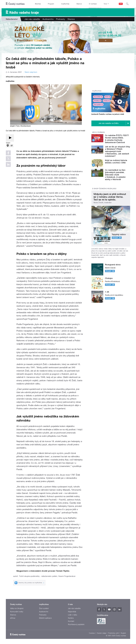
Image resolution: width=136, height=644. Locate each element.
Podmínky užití (113, 633)
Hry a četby (97, 97)
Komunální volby (16, 612)
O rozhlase (93, 4)
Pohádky (96, 100)
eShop (12, 618)
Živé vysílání (97, 104)
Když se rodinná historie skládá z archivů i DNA (116, 161)
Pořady (106, 100)
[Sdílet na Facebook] (8, 152)
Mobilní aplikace (45, 618)
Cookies (92, 633)
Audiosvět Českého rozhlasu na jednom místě (107, 114)
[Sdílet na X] (8, 158)
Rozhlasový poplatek (76, 624)
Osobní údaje (101, 633)
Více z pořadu (98, 132)
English (123, 633)
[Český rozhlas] (15, 4)
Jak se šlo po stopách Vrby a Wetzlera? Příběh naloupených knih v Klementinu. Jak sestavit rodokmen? (117, 151)
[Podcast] (8, 145)
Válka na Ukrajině (16, 608)
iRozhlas (38, 4)
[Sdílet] (11, 145)
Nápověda (72, 612)
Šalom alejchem (31, 72)
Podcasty (60, 19)
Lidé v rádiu (72, 615)
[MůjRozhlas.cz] (10, 81)
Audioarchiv (48, 19)
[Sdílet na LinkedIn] (8, 164)
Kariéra (71, 618)
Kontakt (71, 621)
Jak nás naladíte (32, 19)
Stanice (79, 4)
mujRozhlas (65, 4)
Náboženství (12, 19)
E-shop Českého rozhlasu (104, 189)
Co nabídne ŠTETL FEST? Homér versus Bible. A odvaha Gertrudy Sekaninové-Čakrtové (117, 139)
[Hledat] (127, 4)
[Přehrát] (10, 138)
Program (51, 4)
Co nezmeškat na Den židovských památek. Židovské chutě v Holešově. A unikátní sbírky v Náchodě (115, 175)
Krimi (106, 97)
